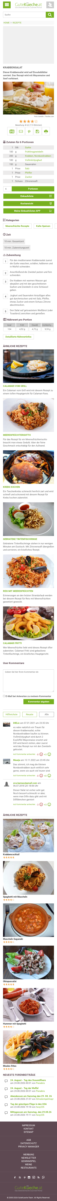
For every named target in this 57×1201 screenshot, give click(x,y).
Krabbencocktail (11, 854)
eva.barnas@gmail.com (25, 783)
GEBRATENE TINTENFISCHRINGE (20, 539)
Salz (27, 168)
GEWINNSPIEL (28, 1161)
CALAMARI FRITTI (12, 643)
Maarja (16, 760)
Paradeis (40, 1083)
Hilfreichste (11, 714)
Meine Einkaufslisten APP (27, 211)
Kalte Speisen (43, 226)
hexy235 (40, 1107)
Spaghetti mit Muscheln (15, 896)
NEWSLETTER (28, 1158)
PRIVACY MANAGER (28, 1146)
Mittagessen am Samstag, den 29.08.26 (31, 1112)
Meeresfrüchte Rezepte (17, 226)
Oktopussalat (9, 981)
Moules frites (9, 1066)
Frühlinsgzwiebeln (34, 151)
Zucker (28, 177)
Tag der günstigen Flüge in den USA (28, 1104)
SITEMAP (28, 1132)
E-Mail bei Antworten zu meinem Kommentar (28, 696)
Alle (47, 714)
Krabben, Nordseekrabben (38, 156)
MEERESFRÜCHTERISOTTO (17, 435)
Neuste (29, 714)
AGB (28, 1140)
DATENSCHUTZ (29, 1143)
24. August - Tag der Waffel (24, 1088)
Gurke (28, 147)
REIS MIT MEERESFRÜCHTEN (18, 591)
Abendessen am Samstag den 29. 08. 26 (31, 1096)
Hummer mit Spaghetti (14, 1023)
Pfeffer (28, 172)
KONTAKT (29, 1128)
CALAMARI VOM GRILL (15, 386)
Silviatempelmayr (45, 1099)
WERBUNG (28, 1154)
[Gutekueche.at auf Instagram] (29, 1177)
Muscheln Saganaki (13, 939)
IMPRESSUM (28, 1125)
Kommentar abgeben (38, 701)
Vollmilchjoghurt (33, 160)
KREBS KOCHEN (11, 487)
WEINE (28, 1164)
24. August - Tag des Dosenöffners (28, 1080)
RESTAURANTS (28, 1167)
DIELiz (16, 723)
